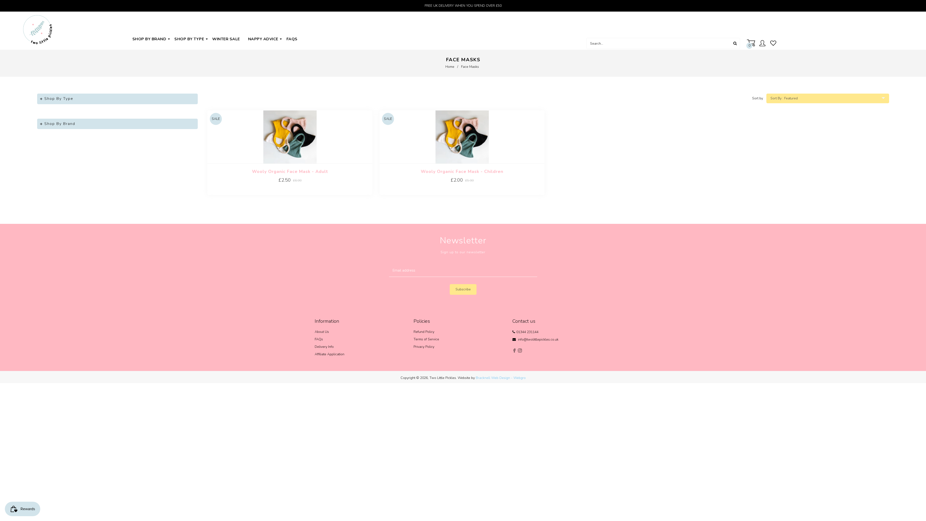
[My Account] (763, 44)
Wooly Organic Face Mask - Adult (290, 171)
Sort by (757, 98)
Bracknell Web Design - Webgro (501, 378)
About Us (322, 331)
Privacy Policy (424, 346)
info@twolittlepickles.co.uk (538, 339)
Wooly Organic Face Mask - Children (462, 171)
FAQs (319, 339)
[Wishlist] (773, 43)
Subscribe (463, 289)
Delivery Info (324, 346)
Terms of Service (426, 339)
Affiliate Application (329, 354)
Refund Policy (424, 331)
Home (449, 66)
